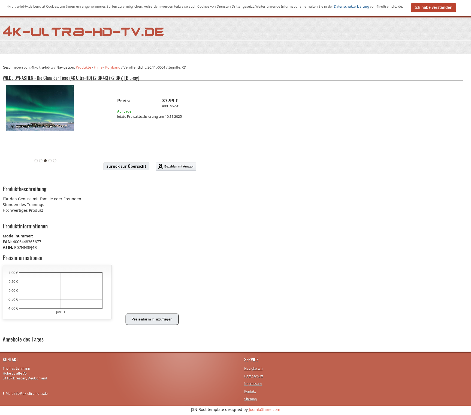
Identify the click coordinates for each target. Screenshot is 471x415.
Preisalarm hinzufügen (152, 319)
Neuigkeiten (253, 368)
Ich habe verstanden (433, 7)
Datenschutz (253, 376)
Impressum (253, 383)
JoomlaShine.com (264, 409)
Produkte (83, 67)
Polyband (112, 67)
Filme (98, 67)
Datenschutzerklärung (352, 6)
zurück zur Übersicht (126, 166)
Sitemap (250, 399)
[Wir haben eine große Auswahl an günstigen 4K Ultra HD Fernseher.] (84, 30)
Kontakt (250, 391)
